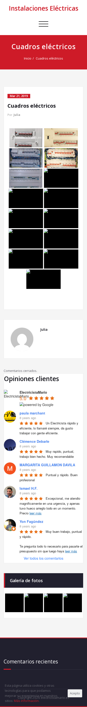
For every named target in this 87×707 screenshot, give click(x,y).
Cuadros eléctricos (49, 58)
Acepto (75, 693)
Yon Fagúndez (31, 521)
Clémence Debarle (34, 441)
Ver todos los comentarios (43, 558)
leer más (35, 513)
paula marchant (32, 413)
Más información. (26, 701)
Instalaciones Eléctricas (43, 8)
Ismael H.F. (28, 488)
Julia (17, 115)
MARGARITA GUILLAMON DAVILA (47, 464)
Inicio (27, 58)
